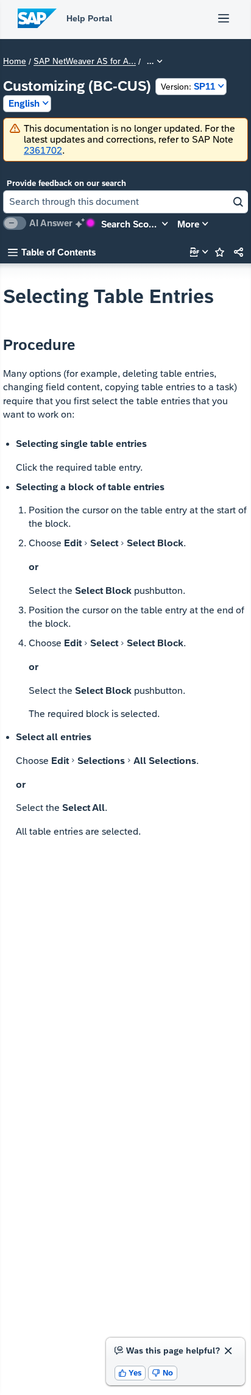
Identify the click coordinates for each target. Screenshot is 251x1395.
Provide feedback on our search (66, 183)
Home (14, 61)
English (24, 103)
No (162, 1372)
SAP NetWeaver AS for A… (85, 61)
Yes (130, 1372)
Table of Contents (52, 252)
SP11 (188, 86)
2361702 (43, 150)
